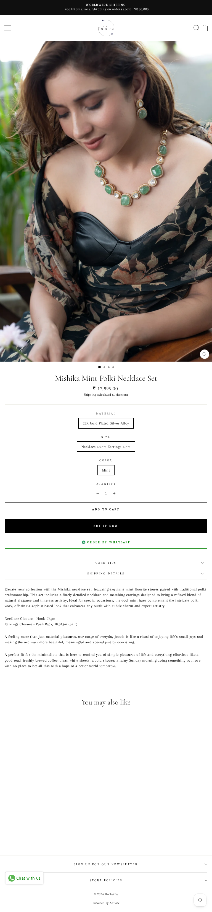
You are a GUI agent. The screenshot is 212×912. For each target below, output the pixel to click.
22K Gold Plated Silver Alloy (106, 423)
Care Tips (106, 562)
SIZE (105, 437)
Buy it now (106, 526)
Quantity (106, 483)
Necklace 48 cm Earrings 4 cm (106, 446)
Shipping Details (105, 573)
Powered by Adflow (106, 903)
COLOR (105, 460)
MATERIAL (106, 413)
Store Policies (106, 880)
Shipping (90, 395)
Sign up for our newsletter (106, 864)
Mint (106, 470)
